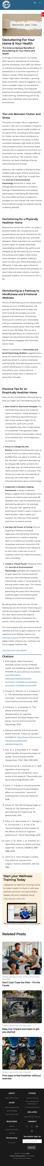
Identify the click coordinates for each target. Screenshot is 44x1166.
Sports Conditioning (12, 1107)
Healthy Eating (15, 1025)
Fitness (5, 977)
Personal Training (32, 1098)
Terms (22, 1158)
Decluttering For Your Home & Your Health (18, 41)
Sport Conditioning (31, 977)
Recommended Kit (11, 1129)
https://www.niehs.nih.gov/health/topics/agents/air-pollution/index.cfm (23, 740)
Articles (11, 1126)
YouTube (12, 1133)
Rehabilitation (15, 977)
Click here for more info (14, 898)
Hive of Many (29, 1156)
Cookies (28, 1158)
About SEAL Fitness (11, 1098)
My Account (12, 1142)
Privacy (15, 1158)
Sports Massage (12, 1111)
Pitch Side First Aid (12, 1114)
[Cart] (35, 3)
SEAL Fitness (20, 1153)
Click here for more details (14, 650)
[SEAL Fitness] (6, 7)
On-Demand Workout (32, 1107)
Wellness (6, 979)
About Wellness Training (32, 1117)
